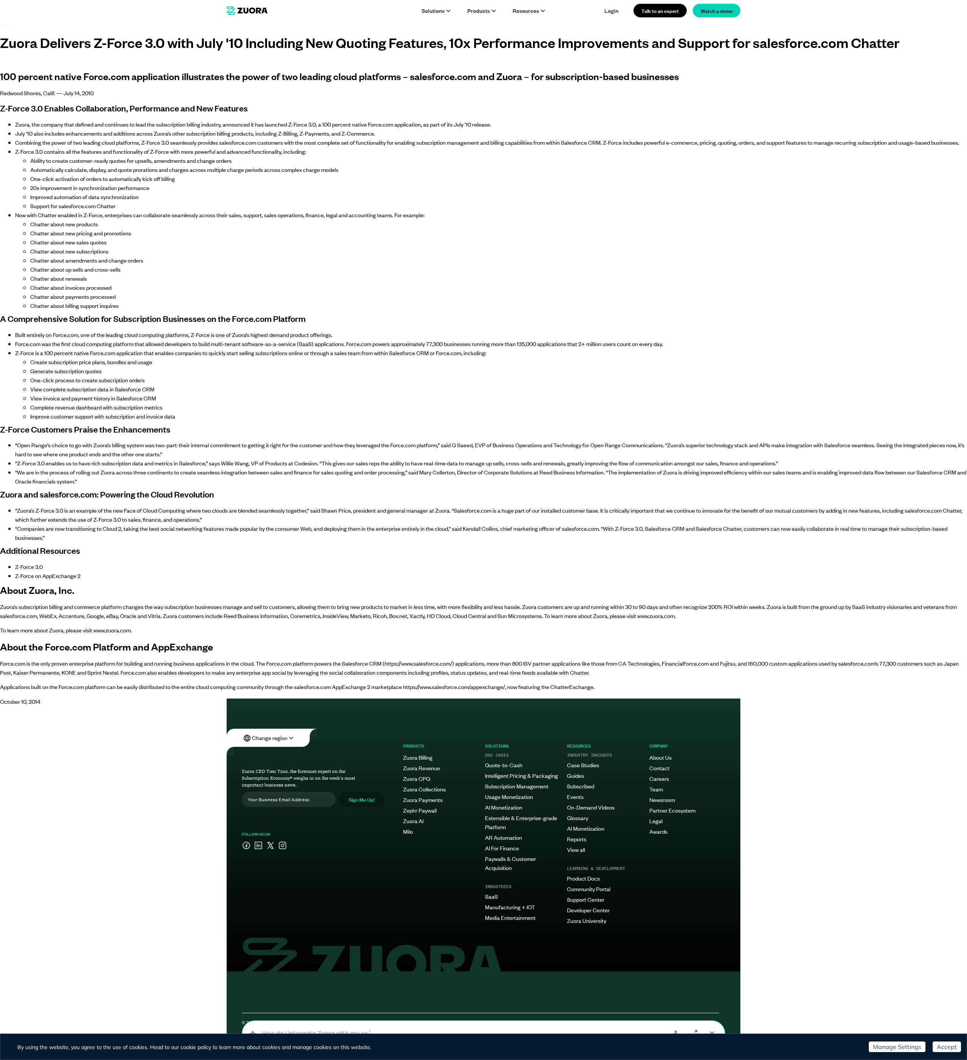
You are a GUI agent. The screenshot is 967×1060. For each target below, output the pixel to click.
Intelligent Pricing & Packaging (521, 775)
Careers (659, 778)
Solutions (433, 10)
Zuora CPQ (416, 778)
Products (478, 10)
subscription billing (178, 124)
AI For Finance (502, 848)
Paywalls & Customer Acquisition (510, 862)
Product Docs (583, 878)
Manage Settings (897, 1047)
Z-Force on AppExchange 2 (47, 575)
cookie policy (196, 1047)
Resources (526, 10)
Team (656, 789)
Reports (576, 839)
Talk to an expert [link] (660, 10)
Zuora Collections (424, 789)
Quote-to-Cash (503, 765)
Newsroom (662, 799)
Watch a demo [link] (716, 10)
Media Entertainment (510, 917)
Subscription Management (516, 786)
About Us (660, 757)
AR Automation (503, 837)
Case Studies (583, 765)
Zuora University (586, 920)
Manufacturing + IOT (510, 907)
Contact (659, 768)
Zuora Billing (418, 757)
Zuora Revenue (421, 768)
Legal (656, 821)
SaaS (491, 896)
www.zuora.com (656, 616)
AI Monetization (503, 807)
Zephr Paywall (420, 810)
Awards (658, 831)
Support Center (585, 899)
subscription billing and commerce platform (70, 606)
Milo (408, 831)
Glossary (577, 818)
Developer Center (588, 910)
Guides (575, 775)
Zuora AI (413, 821)
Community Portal (588, 889)
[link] (247, 10)
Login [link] (611, 10)
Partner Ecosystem (672, 810)
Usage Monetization (509, 796)
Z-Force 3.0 (29, 566)
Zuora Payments (423, 799)
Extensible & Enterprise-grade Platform (521, 822)
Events (575, 796)
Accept (947, 1047)
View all (576, 849)
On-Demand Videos (591, 807)
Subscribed (580, 786)
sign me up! (362, 799)
